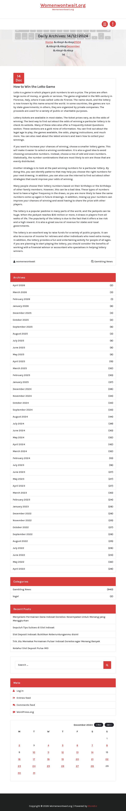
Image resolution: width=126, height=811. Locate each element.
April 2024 (19, 444)
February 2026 (21, 299)
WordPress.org (25, 712)
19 (62, 759)
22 (106, 759)
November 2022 (22, 520)
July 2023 (18, 465)
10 (34, 752)
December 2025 (22, 312)
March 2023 (20, 492)
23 (19, 766)
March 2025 (20, 368)
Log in (20, 690)
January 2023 (21, 506)
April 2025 (19, 361)
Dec (19, 78)
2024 (77, 42)
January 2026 (21, 306)
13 (77, 752)
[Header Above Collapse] (113, 24)
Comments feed (26, 704)
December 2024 (22, 389)
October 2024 (21, 402)
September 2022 (23, 534)
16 (19, 759)
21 (92, 759)
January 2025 (21, 382)
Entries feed (24, 697)
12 (62, 752)
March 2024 (20, 451)
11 (48, 752)
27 (77, 766)
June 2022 (19, 554)
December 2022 (22, 513)
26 (62, 766)
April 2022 (19, 568)
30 (19, 773)
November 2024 (22, 395)
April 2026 (19, 285)
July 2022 (18, 548)
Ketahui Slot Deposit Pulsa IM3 (30, 648)
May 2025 (18, 354)
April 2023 (19, 485)
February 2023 (21, 499)
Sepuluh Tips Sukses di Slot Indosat (33, 627)
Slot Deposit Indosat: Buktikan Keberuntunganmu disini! (45, 634)
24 (33, 766)
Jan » (109, 725)
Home (49, 42)
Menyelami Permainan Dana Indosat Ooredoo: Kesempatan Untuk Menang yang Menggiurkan (59, 618)
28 (92, 766)
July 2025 (18, 340)
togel (16, 596)
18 (48, 759)
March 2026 (20, 292)
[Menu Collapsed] (105, 24)
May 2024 (18, 437)
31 (34, 773)
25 (48, 766)
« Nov (98, 725)
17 (34, 759)
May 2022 (18, 561)
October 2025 (21, 319)
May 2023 (18, 478)
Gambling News (103, 261)
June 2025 (19, 347)
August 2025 (20, 333)
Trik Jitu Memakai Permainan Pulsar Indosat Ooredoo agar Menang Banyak (56, 641)
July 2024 (18, 423)
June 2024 (19, 430)
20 (77, 759)
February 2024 (21, 458)
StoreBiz (92, 806)
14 (92, 752)
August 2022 (20, 541)
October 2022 (21, 527)
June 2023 (19, 471)
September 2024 (23, 409)
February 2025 (21, 375)
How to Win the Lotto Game (34, 87)
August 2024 (20, 416)
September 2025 (22, 326)
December (73, 46)
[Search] (107, 665)
